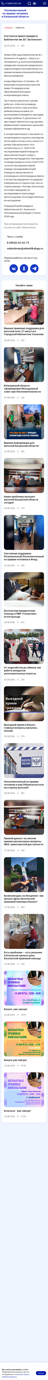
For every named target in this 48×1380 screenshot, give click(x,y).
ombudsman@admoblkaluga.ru (25, 248)
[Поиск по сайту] (29, 3)
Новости (20, 27)
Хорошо (41, 1373)
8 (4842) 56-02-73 (18, 242)
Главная (8, 27)
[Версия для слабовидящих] (34, 3)
